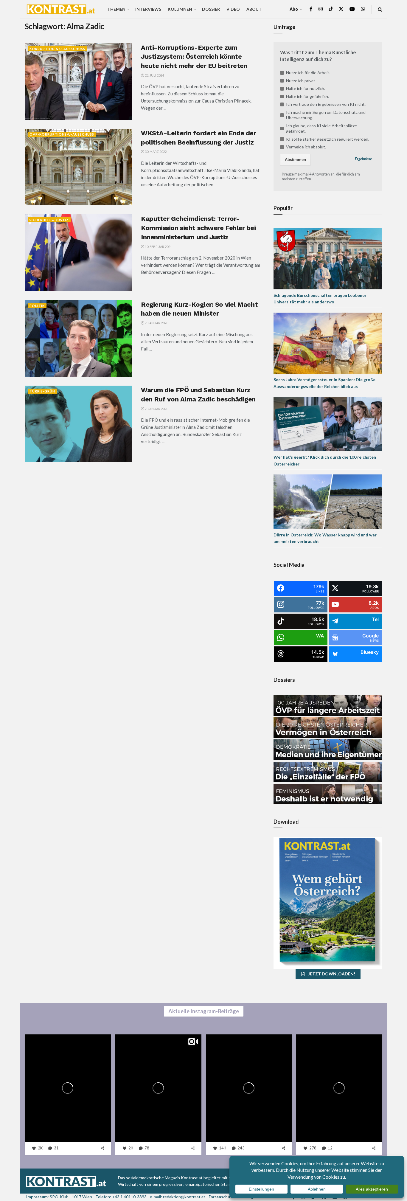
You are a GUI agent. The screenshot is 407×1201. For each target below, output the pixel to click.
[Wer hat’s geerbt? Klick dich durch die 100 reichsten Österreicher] (328, 423)
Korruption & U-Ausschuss (57, 49)
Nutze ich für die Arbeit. (308, 72)
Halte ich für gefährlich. (307, 96)
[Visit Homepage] (61, 9)
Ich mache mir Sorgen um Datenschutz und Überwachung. (326, 115)
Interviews (148, 9)
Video (233, 9)
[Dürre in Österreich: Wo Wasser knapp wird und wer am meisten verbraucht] (328, 501)
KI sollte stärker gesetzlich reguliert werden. (327, 139)
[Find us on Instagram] (321, 9)
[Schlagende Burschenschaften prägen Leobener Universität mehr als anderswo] (328, 258)
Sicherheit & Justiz (49, 220)
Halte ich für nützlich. (305, 88)
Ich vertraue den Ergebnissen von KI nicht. (326, 104)
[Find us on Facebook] (311, 9)
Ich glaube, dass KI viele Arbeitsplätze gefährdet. (321, 128)
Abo (294, 9)
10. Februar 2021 (158, 247)
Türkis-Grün (42, 391)
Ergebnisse (363, 159)
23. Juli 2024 (154, 75)
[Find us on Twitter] (341, 9)
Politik (37, 306)
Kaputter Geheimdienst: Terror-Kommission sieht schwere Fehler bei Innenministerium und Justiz (198, 228)
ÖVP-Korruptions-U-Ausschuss (61, 134)
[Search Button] (380, 9)
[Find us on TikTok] (331, 9)
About (254, 9)
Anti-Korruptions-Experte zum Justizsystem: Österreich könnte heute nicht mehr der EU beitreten (194, 57)
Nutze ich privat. (301, 80)
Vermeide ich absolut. (306, 146)
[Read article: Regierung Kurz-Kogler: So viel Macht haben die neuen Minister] (78, 338)
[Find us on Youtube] (352, 9)
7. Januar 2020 (156, 323)
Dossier (211, 9)
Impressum (37, 1196)
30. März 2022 (155, 151)
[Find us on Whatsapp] (363, 9)
